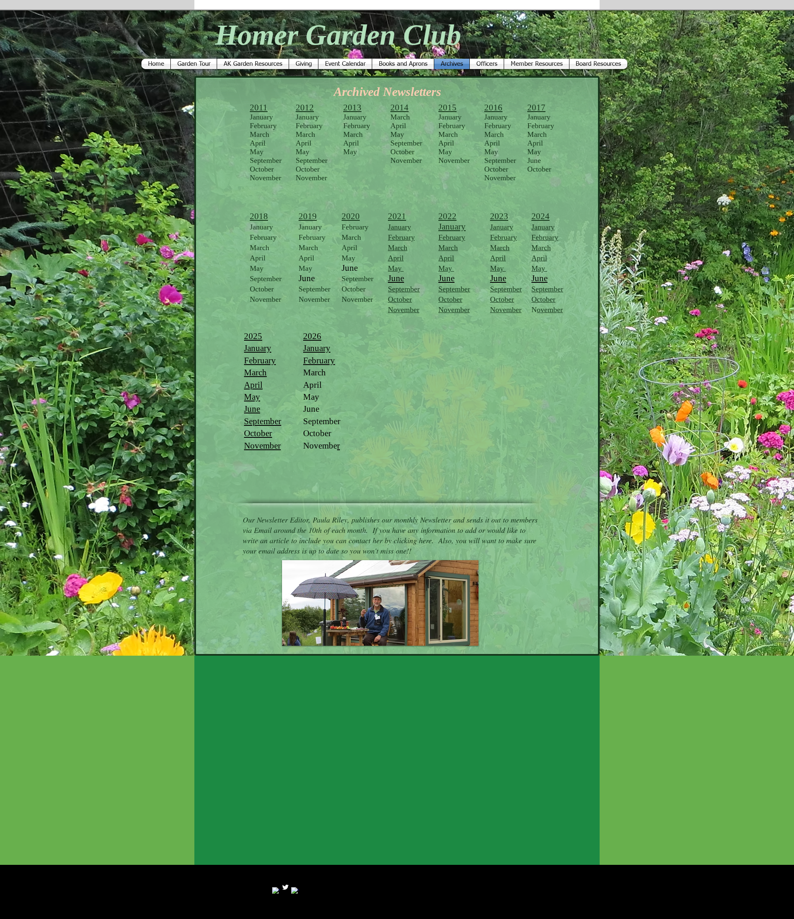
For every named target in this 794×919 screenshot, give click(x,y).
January (543, 227)
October (262, 289)
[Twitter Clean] (285, 887)
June (534, 160)
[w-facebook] (276, 891)
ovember (550, 310)
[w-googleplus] (295, 891)
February (544, 237)
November (265, 299)
